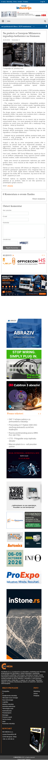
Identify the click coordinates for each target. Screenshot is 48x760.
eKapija (10, 186)
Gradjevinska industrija (9, 695)
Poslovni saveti (7, 717)
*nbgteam (28, 759)
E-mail (5, 216)
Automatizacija (7, 711)
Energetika (5, 691)
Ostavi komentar (38, 199)
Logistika (5, 702)
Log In (42, 1)
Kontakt (20, 1)
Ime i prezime (7, 210)
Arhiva (15, 1)
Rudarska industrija (8, 723)
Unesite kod (6, 239)
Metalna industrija (8, 704)
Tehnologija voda (7, 708)
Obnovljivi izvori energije (10, 698)
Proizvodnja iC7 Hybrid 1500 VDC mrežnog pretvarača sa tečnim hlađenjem (23, 427)
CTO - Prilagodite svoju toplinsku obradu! (22, 440)
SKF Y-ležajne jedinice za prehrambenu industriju (19, 420)
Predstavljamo (6, 713)
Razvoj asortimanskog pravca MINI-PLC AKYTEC (23, 434)
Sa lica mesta (6, 719)
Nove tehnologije (7, 700)
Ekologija (5, 715)
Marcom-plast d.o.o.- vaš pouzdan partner (23, 445)
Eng (8, 21)
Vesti (3, 721)
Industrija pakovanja (8, 706)
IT (2, 693)
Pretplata (25, 1)
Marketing (9, 1)
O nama (3, 1)
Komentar (6, 222)
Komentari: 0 (16, 40)
